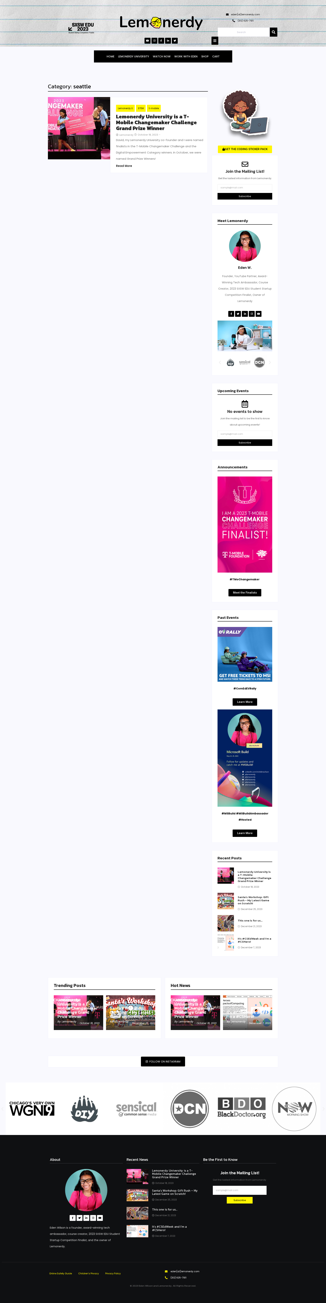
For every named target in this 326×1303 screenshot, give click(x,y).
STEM (141, 108)
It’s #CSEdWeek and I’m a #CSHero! (254, 940)
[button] (244, 336)
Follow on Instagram (164, 1061)
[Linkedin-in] (168, 41)
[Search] (273, 32)
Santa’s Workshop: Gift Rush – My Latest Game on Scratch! (253, 900)
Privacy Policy (113, 1273)
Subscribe (245, 196)
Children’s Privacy (88, 1273)
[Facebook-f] (161, 41)
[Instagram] (154, 41)
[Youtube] (147, 41)
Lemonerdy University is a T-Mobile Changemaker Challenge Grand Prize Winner (156, 122)
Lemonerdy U (125, 108)
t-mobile (154, 108)
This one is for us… (250, 920)
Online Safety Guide (60, 1273)
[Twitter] (175, 41)
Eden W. (245, 267)
